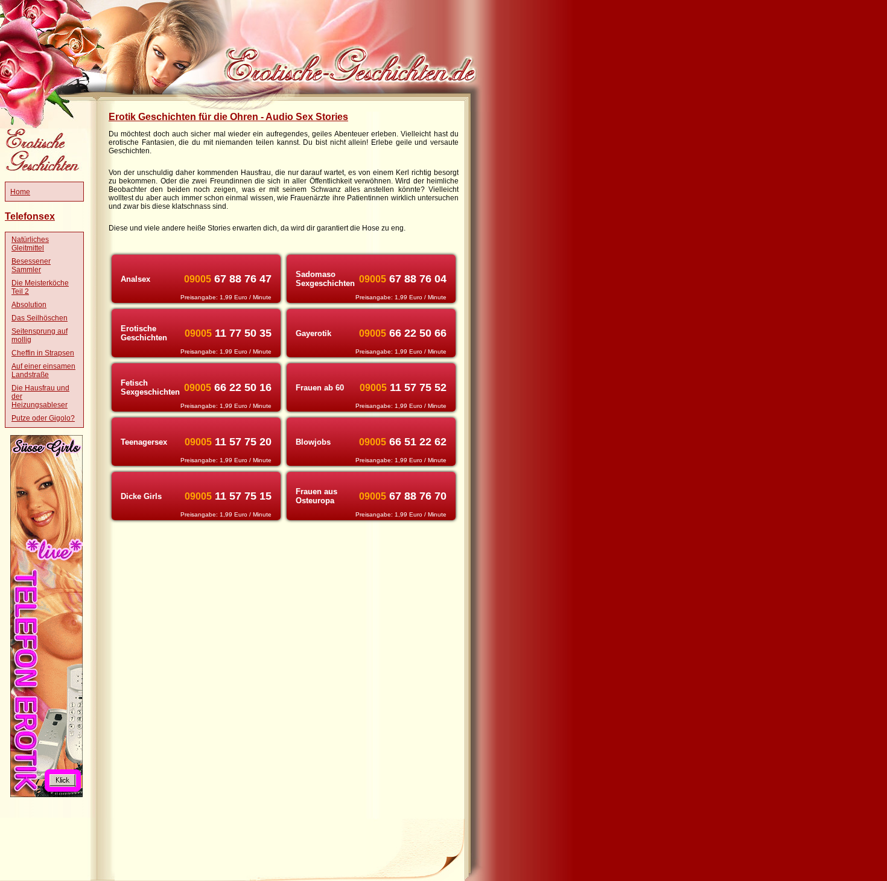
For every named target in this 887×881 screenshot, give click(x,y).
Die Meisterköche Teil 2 (40, 287)
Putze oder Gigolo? (43, 418)
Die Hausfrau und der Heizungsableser (40, 396)
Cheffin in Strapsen (42, 353)
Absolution (28, 305)
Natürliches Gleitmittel (30, 243)
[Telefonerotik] (46, 794)
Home (20, 192)
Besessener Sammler (31, 265)
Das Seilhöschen (39, 318)
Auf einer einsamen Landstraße (43, 370)
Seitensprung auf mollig (39, 335)
